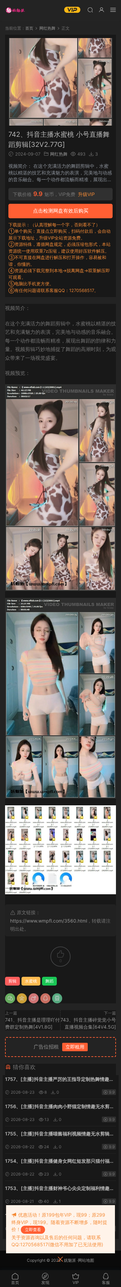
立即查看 (33, 1229)
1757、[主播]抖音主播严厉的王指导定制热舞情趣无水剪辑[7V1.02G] (59, 1079)
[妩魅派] (15, 10)
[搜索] (90, 9)
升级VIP (86, 194)
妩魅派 (70, 1260)
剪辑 (12, 981)
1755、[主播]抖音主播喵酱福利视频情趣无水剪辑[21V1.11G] (57, 1134)
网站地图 (86, 1260)
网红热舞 (59, 154)
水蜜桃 (31, 981)
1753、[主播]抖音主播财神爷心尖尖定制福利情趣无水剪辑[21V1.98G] (59, 1188)
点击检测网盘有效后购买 (60, 210)
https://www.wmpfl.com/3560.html (48, 921)
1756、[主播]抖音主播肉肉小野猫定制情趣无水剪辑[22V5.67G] (59, 1107)
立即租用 (75, 1047)
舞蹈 (49, 981)
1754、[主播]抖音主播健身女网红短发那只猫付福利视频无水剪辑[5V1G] (59, 1161)
